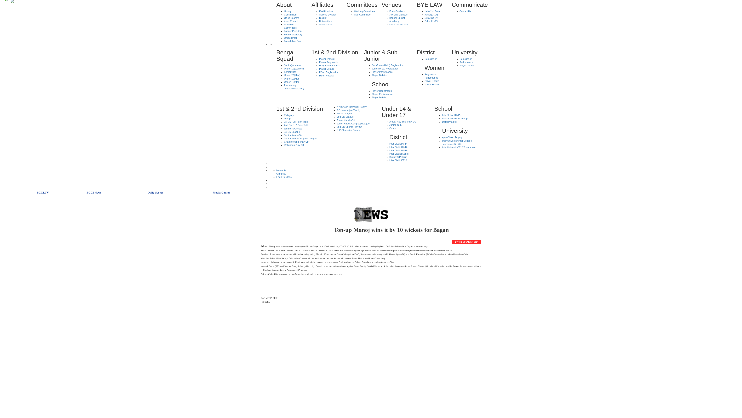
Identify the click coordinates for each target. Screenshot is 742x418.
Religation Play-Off (294, 145)
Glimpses (281, 173)
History (287, 11)
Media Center (221, 192)
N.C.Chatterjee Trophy (348, 130)
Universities (325, 21)
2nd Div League (345, 117)
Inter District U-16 (398, 147)
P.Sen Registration (329, 72)
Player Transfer (327, 59)
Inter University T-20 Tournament (459, 147)
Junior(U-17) (431, 14)
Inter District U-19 (398, 150)
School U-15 (431, 21)
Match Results (432, 84)
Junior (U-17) (396, 125)
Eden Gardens (397, 11)
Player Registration (329, 62)
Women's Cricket (293, 128)
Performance (431, 77)
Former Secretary (293, 34)
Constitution (290, 14)
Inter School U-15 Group (455, 118)
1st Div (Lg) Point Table (296, 122)
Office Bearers (291, 18)
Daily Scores (155, 192)
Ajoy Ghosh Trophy (452, 137)
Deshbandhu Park (398, 24)
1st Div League (292, 132)
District (322, 18)
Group (287, 118)
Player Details (326, 69)
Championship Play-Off (296, 141)
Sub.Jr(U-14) (431, 18)
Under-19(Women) (294, 68)
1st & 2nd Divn (432, 11)
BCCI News (94, 192)
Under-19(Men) (292, 78)
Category (289, 115)
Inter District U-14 (398, 143)
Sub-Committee (362, 14)
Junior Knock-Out (346, 120)
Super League (344, 113)
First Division (326, 11)
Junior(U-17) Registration (385, 68)
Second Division (327, 14)
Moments (281, 170)
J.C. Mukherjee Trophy (349, 110)
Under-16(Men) (292, 82)
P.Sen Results (326, 75)
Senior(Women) (292, 65)
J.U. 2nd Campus (398, 14)
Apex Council (291, 21)
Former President (293, 31)
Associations (326, 24)
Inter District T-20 (398, 160)
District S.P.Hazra (398, 157)
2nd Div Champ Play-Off (349, 127)
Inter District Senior (399, 153)
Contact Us (465, 11)
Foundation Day (292, 41)
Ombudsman (291, 38)
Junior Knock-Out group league (353, 123)
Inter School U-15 (451, 115)
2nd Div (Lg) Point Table (296, 125)
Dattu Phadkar (449, 122)
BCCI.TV (43, 192)
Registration (431, 59)
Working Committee (364, 11)
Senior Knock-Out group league (300, 138)
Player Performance (329, 65)
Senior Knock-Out (293, 135)
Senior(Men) (290, 72)
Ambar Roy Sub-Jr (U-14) (402, 121)
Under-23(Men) (292, 75)
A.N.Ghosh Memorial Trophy (352, 107)
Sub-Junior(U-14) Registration (387, 65)
